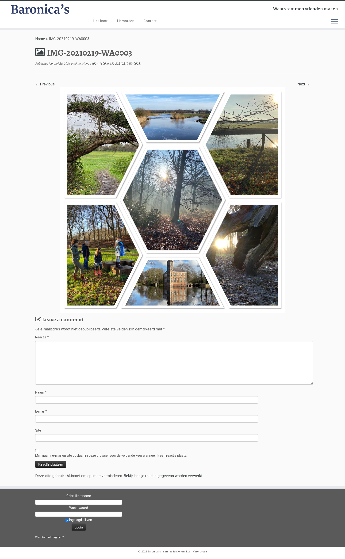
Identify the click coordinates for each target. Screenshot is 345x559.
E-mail (41, 411)
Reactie (42, 337)
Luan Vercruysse (196, 551)
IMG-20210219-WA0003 (124, 63)
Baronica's (154, 551)
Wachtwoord (78, 508)
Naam (40, 392)
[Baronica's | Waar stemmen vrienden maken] (40, 10)
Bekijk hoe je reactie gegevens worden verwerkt (163, 476)
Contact (150, 20)
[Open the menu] (334, 21)
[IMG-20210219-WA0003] (172, 199)
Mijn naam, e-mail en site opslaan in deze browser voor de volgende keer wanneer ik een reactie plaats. (111, 455)
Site (38, 430)
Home (40, 39)
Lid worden (125, 20)
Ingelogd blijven (80, 520)
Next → (303, 84)
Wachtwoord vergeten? (49, 537)
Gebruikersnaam (78, 496)
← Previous (45, 84)
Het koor (100, 20)
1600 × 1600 (97, 63)
